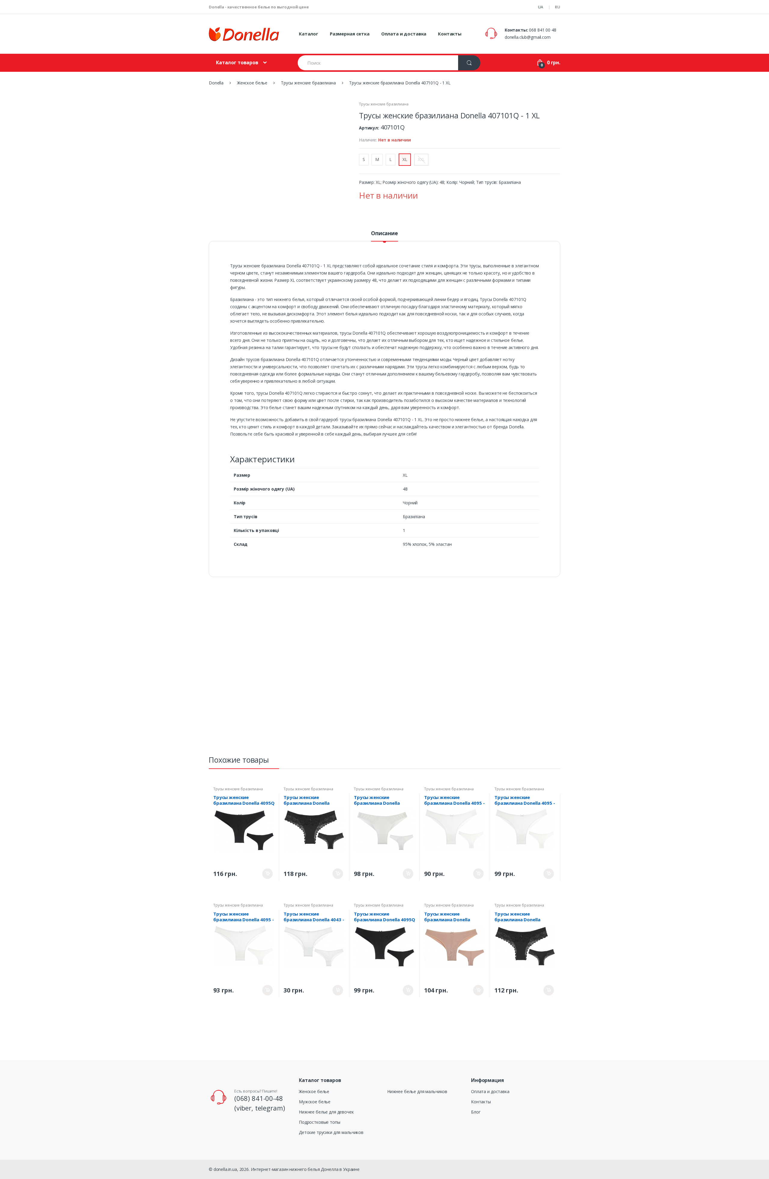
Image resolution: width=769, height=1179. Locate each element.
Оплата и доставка (404, 34)
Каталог (308, 34)
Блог (475, 1112)
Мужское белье (314, 1102)
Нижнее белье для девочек (326, 1112)
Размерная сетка (349, 34)
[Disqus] (384, 669)
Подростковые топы (319, 1122)
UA (540, 7)
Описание (384, 233)
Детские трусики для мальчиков (331, 1132)
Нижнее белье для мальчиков (417, 1091)
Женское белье (314, 1091)
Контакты (449, 34)
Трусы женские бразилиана (384, 104)
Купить (267, 873)
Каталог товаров (237, 62)
